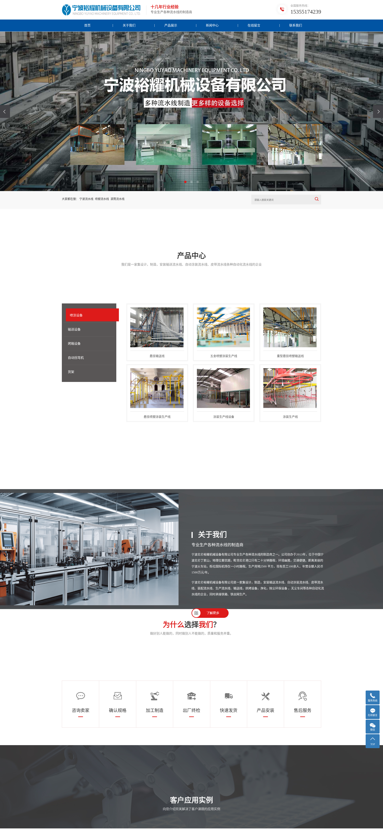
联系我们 (295, 25)
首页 (87, 25)
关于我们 (129, 25)
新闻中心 (212, 25)
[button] (185, 182)
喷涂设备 (76, 315)
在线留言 (254, 25)
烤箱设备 (74, 343)
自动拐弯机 (76, 357)
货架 (71, 372)
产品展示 (170, 25)
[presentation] (5, 111)
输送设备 (74, 329)
